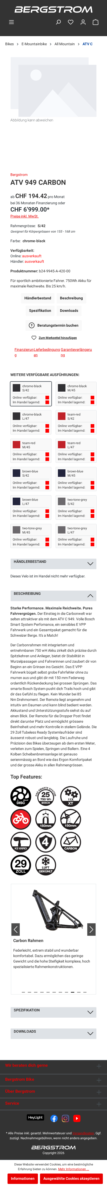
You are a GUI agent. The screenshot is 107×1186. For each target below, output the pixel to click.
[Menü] (11, 22)
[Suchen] (58, 22)
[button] (13, 929)
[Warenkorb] (95, 22)
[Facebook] (54, 1118)
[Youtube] (77, 1118)
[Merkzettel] (70, 22)
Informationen (23, 1178)
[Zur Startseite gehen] (53, 9)
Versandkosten (83, 1133)
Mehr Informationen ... (73, 1169)
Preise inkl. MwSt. (24, 216)
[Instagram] (65, 1118)
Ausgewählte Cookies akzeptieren (71, 1178)
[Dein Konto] (83, 22)
